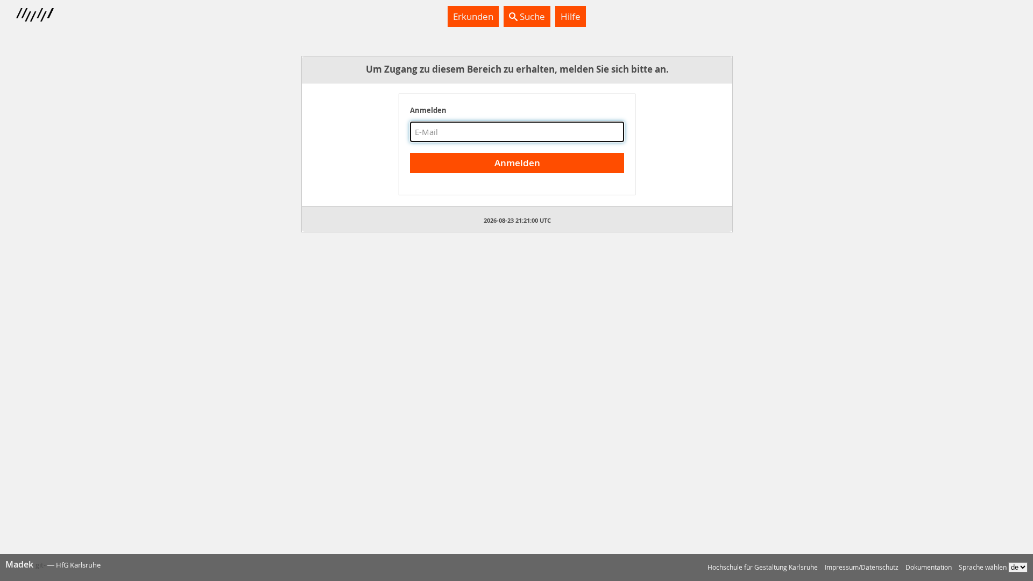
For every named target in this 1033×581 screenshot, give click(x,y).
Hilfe (571, 16)
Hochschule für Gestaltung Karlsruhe (762, 567)
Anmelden (428, 110)
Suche (531, 16)
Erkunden (473, 16)
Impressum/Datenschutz (861, 567)
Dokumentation (928, 567)
